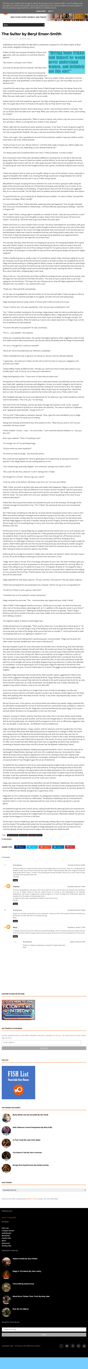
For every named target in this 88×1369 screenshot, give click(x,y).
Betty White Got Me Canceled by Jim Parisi (30, 1115)
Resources (6, 1243)
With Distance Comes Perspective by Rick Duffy (32, 1127)
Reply (15, 880)
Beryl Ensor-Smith (13, 835)
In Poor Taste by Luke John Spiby (26, 1140)
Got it (50, 11)
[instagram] (78, 1346)
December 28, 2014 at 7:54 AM (76, 910)
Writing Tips (6, 1246)
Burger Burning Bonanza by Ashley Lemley (31, 1165)
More (4, 1241)
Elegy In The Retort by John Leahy (27, 1271)
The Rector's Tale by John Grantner (27, 1153)
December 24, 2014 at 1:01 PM (76, 886)
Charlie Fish (31, 1199)
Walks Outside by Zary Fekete (25, 1259)
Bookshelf (6, 1236)
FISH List (5, 1228)
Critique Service (8, 1231)
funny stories (23, 835)
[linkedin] (84, 1346)
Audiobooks (6, 1233)
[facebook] (72, 1346)
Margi (15, 927)
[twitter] (67, 1346)
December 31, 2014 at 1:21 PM (76, 927)
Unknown (16, 887)
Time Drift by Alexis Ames (23, 1284)
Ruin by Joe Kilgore (21, 1309)
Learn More (41, 11)
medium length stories (35, 835)
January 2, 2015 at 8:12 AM (77, 942)
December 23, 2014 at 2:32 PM (76, 865)
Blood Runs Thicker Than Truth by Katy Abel (31, 1296)
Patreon (58, 1035)
